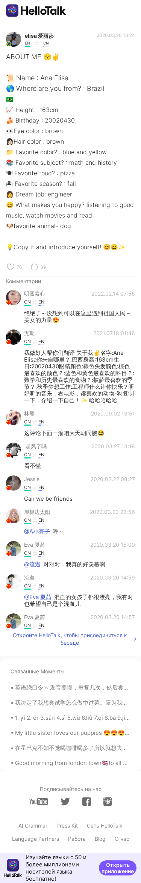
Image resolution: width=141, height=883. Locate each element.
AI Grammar (32, 825)
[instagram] (107, 801)
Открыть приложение (118, 868)
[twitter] (65, 802)
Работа (77, 838)
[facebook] (86, 801)
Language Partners (35, 838)
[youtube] (38, 801)
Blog (100, 838)
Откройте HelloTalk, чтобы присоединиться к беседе (70, 639)
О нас (122, 838)
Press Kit (67, 825)
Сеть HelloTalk (105, 825)
